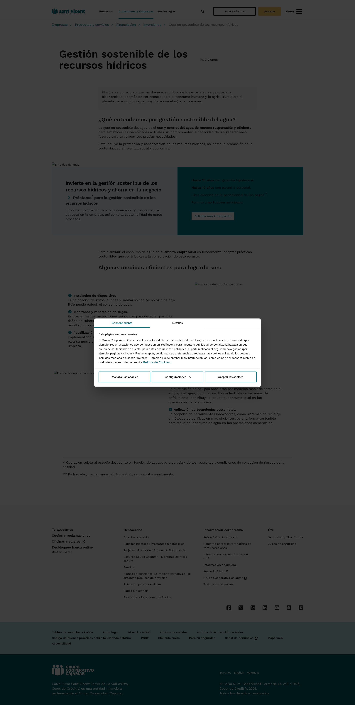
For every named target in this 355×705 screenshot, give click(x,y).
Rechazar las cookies (124, 376)
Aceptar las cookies (230, 376)
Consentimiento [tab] (122, 322)
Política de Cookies (156, 362)
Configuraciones (175, 376)
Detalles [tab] (177, 322)
